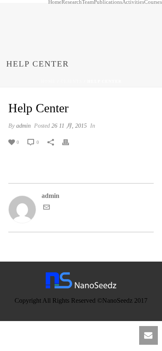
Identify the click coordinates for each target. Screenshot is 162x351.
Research (71, 2)
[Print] (69, 142)
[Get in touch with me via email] (46, 208)
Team (88, 2)
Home (54, 2)
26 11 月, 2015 (69, 126)
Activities (133, 2)
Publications (108, 2)
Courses (153, 2)
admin (23, 126)
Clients (71, 81)
